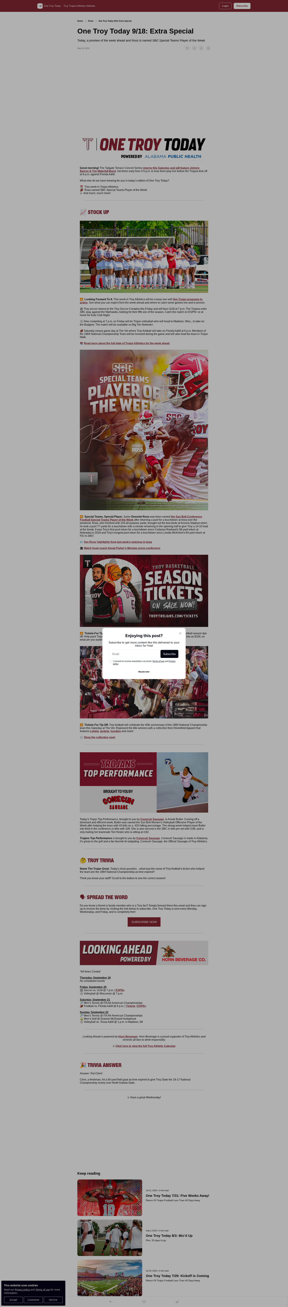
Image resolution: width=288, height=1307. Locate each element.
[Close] (180, 633)
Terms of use (158, 661)
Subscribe (169, 654)
